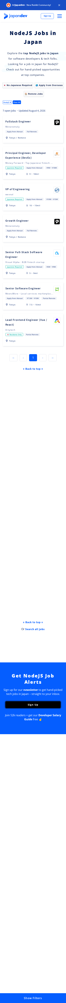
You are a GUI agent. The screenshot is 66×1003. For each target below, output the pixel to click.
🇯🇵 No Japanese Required (17, 85)
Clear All (16, 102)
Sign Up (47, 15)
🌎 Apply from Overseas (49, 85)
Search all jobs (35, 629)
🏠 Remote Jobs (34, 93)
